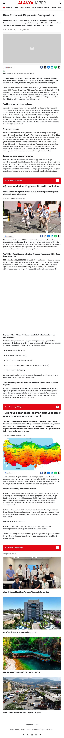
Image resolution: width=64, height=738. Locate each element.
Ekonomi (47, 7)
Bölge (34, 7)
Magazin (40, 7)
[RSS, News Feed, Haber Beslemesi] (40, 734)
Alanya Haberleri (14, 729)
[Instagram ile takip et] (36, 734)
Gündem (27, 7)
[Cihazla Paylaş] (59, 67)
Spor (59, 7)
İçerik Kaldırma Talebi (47, 729)
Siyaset (54, 7)
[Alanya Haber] (32, 2)
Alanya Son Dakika (12, 7)
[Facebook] (41, 67)
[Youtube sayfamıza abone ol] (32, 734)
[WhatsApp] (55, 67)
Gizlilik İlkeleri (36, 729)
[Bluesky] (48, 67)
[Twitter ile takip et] (28, 734)
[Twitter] (45, 67)
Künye (22, 729)
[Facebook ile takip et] (24, 734)
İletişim (28, 729)
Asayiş (22, 7)
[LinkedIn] (52, 67)
